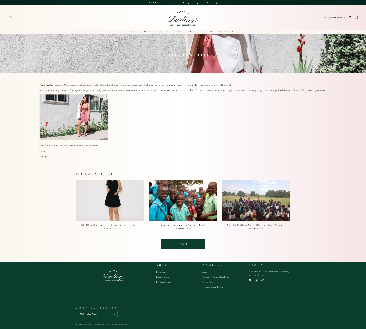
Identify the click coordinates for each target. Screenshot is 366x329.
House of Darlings (93, 324)
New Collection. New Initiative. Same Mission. (256, 225)
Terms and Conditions (212, 287)
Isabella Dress (162, 277)
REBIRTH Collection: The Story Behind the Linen (109, 225)
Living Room (161, 272)
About (205, 272)
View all (183, 244)
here (323, 90)
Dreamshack (121, 324)
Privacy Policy (208, 282)
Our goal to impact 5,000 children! (183, 225)
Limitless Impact (163, 282)
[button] (10, 17)
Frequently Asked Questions (215, 277)
